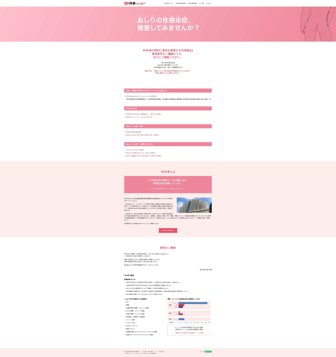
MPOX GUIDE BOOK (133, 132)
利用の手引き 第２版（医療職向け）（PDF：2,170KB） (144, 114)
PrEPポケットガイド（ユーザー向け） (138, 117)
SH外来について (169, 3)
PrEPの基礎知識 (192, 3)
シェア (202, 351)
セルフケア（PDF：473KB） (135, 150)
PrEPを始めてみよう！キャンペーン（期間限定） (142, 96)
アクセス (208, 3)
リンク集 (201, 3)
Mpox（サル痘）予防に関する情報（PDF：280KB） (142, 135)
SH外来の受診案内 (181, 3)
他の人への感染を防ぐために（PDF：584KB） (141, 153)
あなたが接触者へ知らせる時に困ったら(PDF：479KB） (144, 155)
